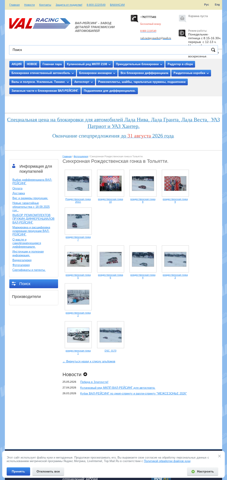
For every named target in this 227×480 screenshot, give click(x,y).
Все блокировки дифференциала (144, 73)
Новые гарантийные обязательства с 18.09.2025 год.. (31, 206)
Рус (206, 4)
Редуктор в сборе (180, 64)
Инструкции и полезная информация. (28, 253)
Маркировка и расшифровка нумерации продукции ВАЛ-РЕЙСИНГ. (31, 231)
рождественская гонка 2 (78, 314)
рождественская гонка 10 (110, 200)
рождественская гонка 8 (142, 200)
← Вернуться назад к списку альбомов (89, 361)
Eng (217, 4)
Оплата (17, 188)
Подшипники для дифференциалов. (110, 90)
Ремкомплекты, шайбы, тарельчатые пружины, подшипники (142, 82)
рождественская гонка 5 (78, 276)
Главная (14, 4)
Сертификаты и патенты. (29, 270)
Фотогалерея (21, 265)
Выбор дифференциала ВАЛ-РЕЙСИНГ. (32, 181)
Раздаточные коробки (189, 73)
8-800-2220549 (96, 4)
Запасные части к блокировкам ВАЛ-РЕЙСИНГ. (45, 90)
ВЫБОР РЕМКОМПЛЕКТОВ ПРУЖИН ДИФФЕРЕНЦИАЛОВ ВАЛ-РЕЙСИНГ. (33, 219)
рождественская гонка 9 (175, 200)
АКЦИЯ (17, 64)
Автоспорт (81, 82)
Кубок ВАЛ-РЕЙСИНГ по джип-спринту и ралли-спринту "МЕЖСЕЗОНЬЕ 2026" (133, 393)
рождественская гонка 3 (175, 276)
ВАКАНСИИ (117, 4)
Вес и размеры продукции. (30, 198)
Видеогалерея (21, 260)
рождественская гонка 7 (78, 238)
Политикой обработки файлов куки (167, 461)
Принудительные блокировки (137, 64)
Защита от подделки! (69, 4)
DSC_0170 (110, 350)
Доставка (18, 193)
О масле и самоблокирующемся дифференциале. (26, 243)
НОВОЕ (32, 64)
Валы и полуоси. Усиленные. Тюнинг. (38, 82)
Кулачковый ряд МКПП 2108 (87, 64)
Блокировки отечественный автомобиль (41, 73)
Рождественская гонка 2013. (78, 200)
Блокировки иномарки (95, 73)
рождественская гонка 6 (110, 276)
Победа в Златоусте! (94, 382)
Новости (29, 4)
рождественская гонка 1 (78, 352)
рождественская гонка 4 (142, 276)
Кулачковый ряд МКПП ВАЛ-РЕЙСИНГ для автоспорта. (117, 387)
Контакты (45, 4)
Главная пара (52, 64)
